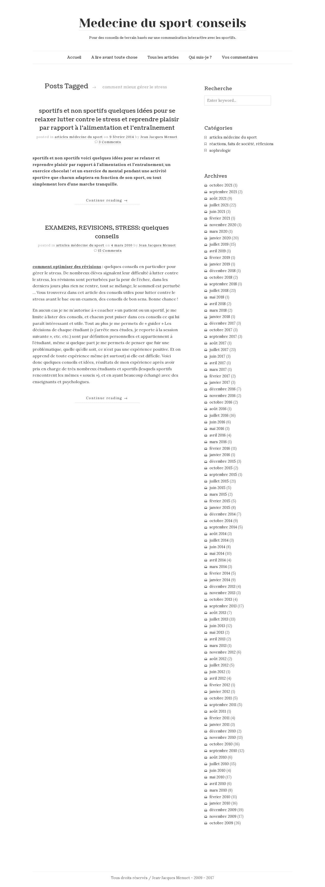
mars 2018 (218, 310)
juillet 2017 (219, 349)
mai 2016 (216, 428)
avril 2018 (217, 304)
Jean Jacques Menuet (158, 137)
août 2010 (218, 757)
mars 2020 (218, 231)
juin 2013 (217, 626)
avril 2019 (217, 251)
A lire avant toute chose (114, 57)
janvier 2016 (219, 455)
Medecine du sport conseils (162, 23)
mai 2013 (216, 632)
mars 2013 (217, 645)
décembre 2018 (222, 271)
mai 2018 (216, 297)
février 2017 (219, 376)
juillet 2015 (219, 481)
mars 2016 (218, 442)
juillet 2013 (218, 619)
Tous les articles (163, 57)
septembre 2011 (222, 704)
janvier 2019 (219, 264)
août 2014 (217, 533)
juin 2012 (217, 672)
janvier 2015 (219, 507)
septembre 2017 (223, 336)
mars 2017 (218, 369)
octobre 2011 (220, 698)
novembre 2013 (222, 593)
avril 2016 (217, 435)
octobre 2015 (221, 468)
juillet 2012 (219, 665)
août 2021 (217, 198)
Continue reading (107, 200)
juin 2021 (217, 211)
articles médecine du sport (79, 137)
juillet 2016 (219, 415)
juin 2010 (217, 770)
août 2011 (217, 711)
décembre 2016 (222, 389)
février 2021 (219, 218)
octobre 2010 (221, 744)
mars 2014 (218, 566)
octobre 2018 (220, 277)
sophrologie (220, 150)
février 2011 (219, 718)
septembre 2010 (223, 750)
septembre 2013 (223, 606)
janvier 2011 (219, 724)
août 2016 (217, 409)
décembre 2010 (222, 731)
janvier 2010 (219, 803)
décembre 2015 (222, 461)
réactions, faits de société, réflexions (241, 144)
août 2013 (217, 612)
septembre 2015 (223, 474)
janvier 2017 (219, 382)
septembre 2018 (223, 284)
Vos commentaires (240, 57)
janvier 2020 (220, 238)
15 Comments (110, 250)
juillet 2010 (219, 764)
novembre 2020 (222, 225)
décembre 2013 (222, 586)
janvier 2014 (219, 580)
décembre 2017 (222, 323)
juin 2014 (217, 547)
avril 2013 (217, 639)
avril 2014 (217, 560)
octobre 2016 (220, 402)
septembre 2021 (223, 192)
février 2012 (219, 685)
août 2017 (217, 343)
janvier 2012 (219, 691)
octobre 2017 (220, 330)
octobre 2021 (220, 185)
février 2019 (219, 257)
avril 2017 (217, 363)
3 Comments (110, 142)
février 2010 (219, 797)
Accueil (74, 57)
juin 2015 (217, 488)
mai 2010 (216, 777)
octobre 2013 (220, 599)
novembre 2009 (222, 816)
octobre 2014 (220, 520)
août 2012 (217, 659)
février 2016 (219, 448)
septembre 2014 (223, 527)
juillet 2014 (219, 540)
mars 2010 (218, 790)
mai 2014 (216, 553)
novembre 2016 (222, 395)
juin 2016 (217, 422)
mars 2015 (218, 494)
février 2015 (219, 501)
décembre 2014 (222, 514)
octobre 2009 (221, 823)
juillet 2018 (219, 290)
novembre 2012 (222, 652)
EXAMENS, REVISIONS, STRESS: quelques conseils (107, 232)
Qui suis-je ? (200, 57)
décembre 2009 (222, 810)
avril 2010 (217, 783)
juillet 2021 (219, 205)
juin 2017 (217, 356)
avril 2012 (217, 678)
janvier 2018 (219, 316)
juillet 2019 (219, 244)
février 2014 (219, 573)
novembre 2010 (222, 737)
